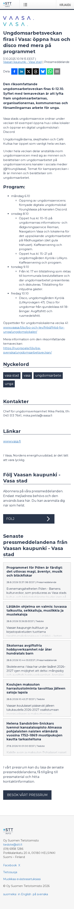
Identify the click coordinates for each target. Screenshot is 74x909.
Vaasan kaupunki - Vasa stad (22, 62)
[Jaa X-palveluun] (28, 71)
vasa (27, 375)
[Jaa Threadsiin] (36, 71)
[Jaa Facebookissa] (14, 71)
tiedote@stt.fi (12, 844)
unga (9, 384)
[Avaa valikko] (26, 4)
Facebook (10, 865)
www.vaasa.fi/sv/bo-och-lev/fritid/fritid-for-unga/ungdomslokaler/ (34, 330)
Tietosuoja (10, 872)
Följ (10, 519)
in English (24, 894)
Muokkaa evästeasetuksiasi (22, 879)
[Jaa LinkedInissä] (21, 71)
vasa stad (12, 375)
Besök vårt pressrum (27, 795)
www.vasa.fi (12, 441)
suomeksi (9, 894)
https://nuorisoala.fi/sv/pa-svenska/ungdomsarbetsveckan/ (27, 350)
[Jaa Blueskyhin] (43, 71)
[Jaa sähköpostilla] (57, 71)
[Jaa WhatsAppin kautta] (50, 71)
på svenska (40, 894)
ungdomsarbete (48, 375)
